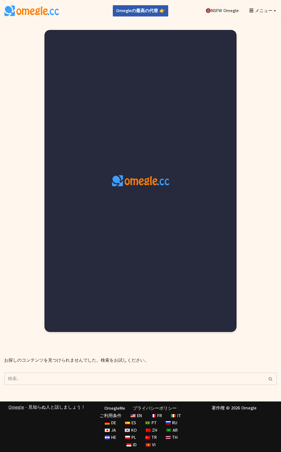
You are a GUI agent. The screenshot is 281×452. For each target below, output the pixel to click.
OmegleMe (114, 408)
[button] (275, 11)
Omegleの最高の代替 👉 (140, 11)
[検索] (271, 378)
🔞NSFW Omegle (222, 11)
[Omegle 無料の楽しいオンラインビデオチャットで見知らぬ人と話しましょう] (31, 11)
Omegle (16, 407)
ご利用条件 (111, 416)
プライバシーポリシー (155, 408)
